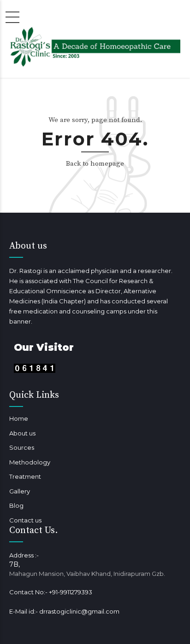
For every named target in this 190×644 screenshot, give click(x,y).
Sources (21, 447)
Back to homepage (95, 163)
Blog (16, 505)
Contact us (25, 520)
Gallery (19, 491)
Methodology (29, 462)
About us (22, 433)
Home (18, 418)
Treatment (25, 476)
